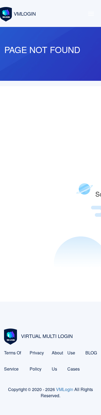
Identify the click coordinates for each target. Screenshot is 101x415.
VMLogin (64, 389)
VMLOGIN (25, 13)
